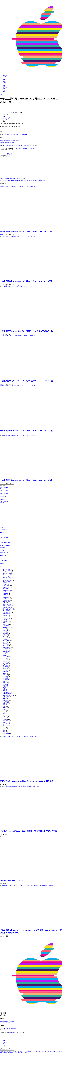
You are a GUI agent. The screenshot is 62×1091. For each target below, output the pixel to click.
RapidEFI (5, 664)
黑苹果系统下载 (4, 488)
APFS (4, 636)
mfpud (8, 154)
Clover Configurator (5, 542)
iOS (4, 713)
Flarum (4, 717)
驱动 (4, 85)
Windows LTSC (7, 594)
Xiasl (1, 534)
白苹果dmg (6, 585)
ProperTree (2, 547)
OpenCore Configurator (5, 545)
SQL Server (6, 601)
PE (3, 78)
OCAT (4, 662)
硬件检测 (5, 635)
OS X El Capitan (7, 582)
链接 (9, 155)
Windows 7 (5, 596)
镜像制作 (5, 615)
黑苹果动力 (12, 1032)
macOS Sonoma (7, 572)
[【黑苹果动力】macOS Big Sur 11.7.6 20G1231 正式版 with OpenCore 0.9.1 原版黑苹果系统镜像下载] (26, 885)
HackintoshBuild (4, 529)
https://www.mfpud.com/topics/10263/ (25, 148)
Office (4, 602)
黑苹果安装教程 (4, 490)
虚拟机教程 (6, 700)
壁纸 (4, 732)
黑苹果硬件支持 (4, 493)
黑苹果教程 (3, 1028)
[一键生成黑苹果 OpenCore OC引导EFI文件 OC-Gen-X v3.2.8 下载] (17, 236)
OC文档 (5, 655)
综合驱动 (5, 668)
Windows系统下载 (7, 590)
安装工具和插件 (7, 604)
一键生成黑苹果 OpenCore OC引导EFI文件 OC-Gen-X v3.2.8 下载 (26, 281)
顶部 (4, 1045)
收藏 (2, 155)
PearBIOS (2, 550)
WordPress (5, 715)
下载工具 (5, 678)
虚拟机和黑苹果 (4, 502)
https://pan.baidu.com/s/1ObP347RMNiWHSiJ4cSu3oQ (16, 145)
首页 (4, 116)
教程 (4, 79)
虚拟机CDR (6, 587)
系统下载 (12, 1022)
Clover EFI (2, 558)
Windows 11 (6, 592)
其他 (4, 704)
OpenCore (5, 84)
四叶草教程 (6, 642)
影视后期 (5, 720)
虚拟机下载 (6, 697)
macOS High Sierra (7, 580)
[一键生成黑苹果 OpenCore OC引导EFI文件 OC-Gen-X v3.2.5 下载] (17, 385)
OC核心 (5, 653)
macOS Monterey (7, 574)
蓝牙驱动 (5, 671)
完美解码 (5, 722)
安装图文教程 (6, 607)
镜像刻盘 (5, 621)
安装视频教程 (6, 610)
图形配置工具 (6, 647)
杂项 (4, 91)
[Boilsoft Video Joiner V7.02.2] (8, 836)
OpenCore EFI (3, 560)
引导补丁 (5, 622)
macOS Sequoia (7, 570)
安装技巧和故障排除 (8, 609)
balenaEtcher (3, 555)
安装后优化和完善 (8, 605)
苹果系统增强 (6, 692)
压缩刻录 (5, 676)
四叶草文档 (6, 644)
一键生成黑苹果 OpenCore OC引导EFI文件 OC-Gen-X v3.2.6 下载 (26, 381)
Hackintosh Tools (4, 537)
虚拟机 (5, 88)
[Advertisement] (31, 167)
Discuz (4, 716)
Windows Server (7, 598)
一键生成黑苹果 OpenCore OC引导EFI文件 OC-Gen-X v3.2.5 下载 (26, 431)
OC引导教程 (6, 656)
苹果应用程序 (3, 499)
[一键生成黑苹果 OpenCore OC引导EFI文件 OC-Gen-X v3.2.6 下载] (17, 336)
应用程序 (5, 87)
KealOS (5, 584)
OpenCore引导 (6, 118)
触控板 (5, 673)
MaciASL (2, 532)
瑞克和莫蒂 (6, 733)
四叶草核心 (6, 645)
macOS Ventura (7, 573)
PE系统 (5, 632)
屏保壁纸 (5, 682)
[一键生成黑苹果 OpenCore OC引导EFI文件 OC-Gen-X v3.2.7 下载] (17, 286)
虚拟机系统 (6, 703)
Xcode (4, 687)
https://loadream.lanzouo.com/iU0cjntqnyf (10, 140)
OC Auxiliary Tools (4, 552)
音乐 (4, 730)
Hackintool (2, 527)
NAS (4, 712)
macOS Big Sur (7, 576)
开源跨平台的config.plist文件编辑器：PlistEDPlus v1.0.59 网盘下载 (26, 781)
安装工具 (7, 1022)
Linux (4, 711)
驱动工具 (5, 675)
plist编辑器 (6, 627)
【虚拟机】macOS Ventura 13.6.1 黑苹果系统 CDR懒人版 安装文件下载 (28, 831)
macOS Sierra (6, 581)
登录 (1, 94)
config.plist (5, 637)
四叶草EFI (5, 639)
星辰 (4, 727)
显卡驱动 (5, 667)
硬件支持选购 (6, 613)
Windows (5, 76)
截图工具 (5, 686)
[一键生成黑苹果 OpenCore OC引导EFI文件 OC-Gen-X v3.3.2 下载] (17, 186)
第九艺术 (5, 725)
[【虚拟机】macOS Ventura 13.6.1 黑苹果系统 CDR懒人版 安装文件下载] (19, 786)
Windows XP (6, 597)
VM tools (5, 701)
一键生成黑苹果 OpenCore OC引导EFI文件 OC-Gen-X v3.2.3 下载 (26, 480)
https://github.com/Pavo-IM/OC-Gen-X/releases (15, 134)
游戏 (4, 681)
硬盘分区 (5, 630)
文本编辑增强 (6, 679)
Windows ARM (7, 600)
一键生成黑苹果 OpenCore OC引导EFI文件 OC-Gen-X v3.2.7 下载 (26, 331)
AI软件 (5, 90)
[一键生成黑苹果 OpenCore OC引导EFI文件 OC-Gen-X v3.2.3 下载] (17, 435)
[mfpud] (4, 112)
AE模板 (5, 719)
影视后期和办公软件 (8, 695)
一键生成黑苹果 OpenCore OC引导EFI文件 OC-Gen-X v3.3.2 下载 (26, 231)
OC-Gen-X (10, 112)
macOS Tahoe (6, 569)
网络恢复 (5, 588)
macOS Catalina (7, 577)
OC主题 (5, 658)
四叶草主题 (6, 640)
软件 (4, 706)
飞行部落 (8, 1028)
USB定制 (5, 625)
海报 (5, 155)
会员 (4, 1044)
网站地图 (13, 1028)
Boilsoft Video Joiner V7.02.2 (11, 881)
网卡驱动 (5, 670)
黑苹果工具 (6, 624)
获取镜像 (5, 684)
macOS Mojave (7, 578)
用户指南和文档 (7, 612)
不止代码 (5, 709)
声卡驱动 (5, 665)
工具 (4, 81)
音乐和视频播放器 (8, 693)
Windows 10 (6, 593)
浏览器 (5, 690)
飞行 (4, 728)
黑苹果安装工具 (4, 496)
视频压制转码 (6, 724)
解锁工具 (5, 698)
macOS (5, 75)
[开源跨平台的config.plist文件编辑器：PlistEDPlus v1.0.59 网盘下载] (18, 736)
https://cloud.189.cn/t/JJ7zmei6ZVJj (8, 142)
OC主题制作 (6, 648)
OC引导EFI (6, 650)
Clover (4, 82)
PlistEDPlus (3, 540)
